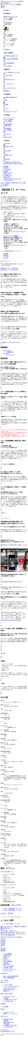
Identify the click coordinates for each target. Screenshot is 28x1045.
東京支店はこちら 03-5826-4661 (9, 269)
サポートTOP (15, 72)
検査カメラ (7, 956)
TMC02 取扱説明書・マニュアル (13, 908)
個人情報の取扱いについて (8, 1031)
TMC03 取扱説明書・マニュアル (13, 910)
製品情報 (6, 10)
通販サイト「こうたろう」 (11, 1013)
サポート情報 (7, 66)
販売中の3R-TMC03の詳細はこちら (13, 237)
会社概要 (6, 90)
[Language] (2, 6)
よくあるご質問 (8, 984)
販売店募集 (7, 1023)
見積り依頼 (7, 177)
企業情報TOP (13, 97)
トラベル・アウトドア (10, 969)
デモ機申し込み (8, 175)
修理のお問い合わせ (9, 989)
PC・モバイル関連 (8, 966)
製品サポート (4, 982)
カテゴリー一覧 (8, 970)
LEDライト (7, 959)
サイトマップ (4, 1029)
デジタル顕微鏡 (8, 953)
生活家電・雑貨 (8, 967)
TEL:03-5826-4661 (10, 934)
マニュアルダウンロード (10, 987)
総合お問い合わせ (8, 1019)
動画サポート (7, 991)
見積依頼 (6, 998)
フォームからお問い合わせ (8, 935)
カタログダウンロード (10, 111)
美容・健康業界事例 (9, 977)
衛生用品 (6, 963)
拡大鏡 (5, 958)
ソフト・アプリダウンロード (11, 986)
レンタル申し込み (8, 1001)
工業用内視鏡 (7, 955)
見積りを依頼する (13, 163)
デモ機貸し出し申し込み (10, 999)
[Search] (4, 6)
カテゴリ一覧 (13, 16)
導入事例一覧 (13, 56)
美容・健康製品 (8, 961)
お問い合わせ (7, 137)
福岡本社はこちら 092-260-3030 (9, 268)
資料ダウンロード (8, 172)
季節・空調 (7, 964)
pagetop (2, 929)
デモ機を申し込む (12, 162)
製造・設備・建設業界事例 (11, 976)
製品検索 (19, 4)
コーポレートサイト (9, 1012)
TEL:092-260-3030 (10, 932)
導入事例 (6, 49)
